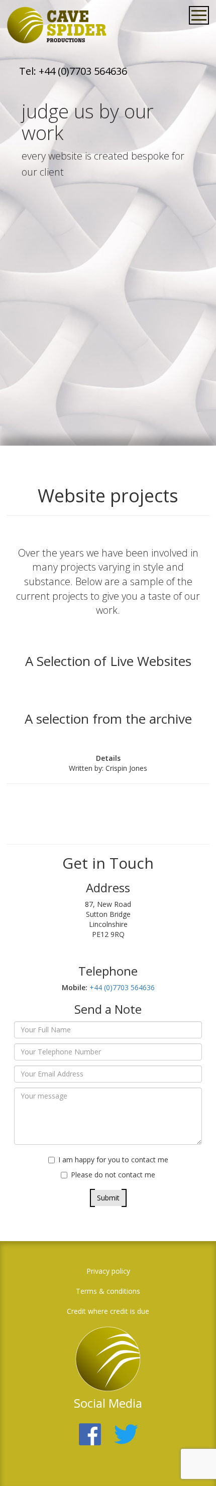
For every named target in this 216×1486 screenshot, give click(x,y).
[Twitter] (126, 1428)
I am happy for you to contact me (113, 1159)
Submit (108, 1197)
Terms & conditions (108, 1291)
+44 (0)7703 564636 (121, 987)
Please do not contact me (113, 1174)
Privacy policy (108, 1271)
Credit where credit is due (108, 1311)
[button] (193, 1463)
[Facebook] (90, 1428)
